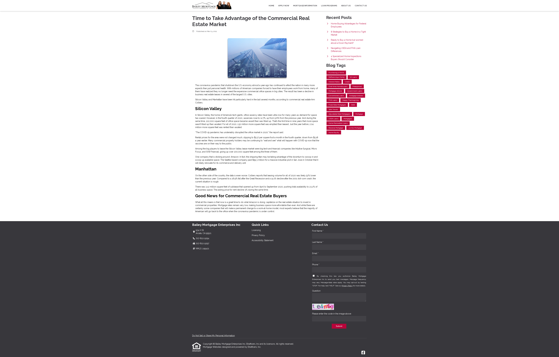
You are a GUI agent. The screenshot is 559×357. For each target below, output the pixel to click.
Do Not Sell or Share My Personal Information (213, 335)
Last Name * (317, 242)
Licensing (256, 230)
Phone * (315, 264)
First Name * (317, 231)
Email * (315, 253)
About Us (346, 6)
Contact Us (361, 6)
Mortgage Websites (212, 347)
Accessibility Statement (262, 240)
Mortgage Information (305, 6)
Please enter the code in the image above (331, 314)
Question (316, 291)
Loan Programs (329, 6)
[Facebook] (363, 353)
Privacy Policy (258, 235)
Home (271, 6)
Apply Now (283, 6)
